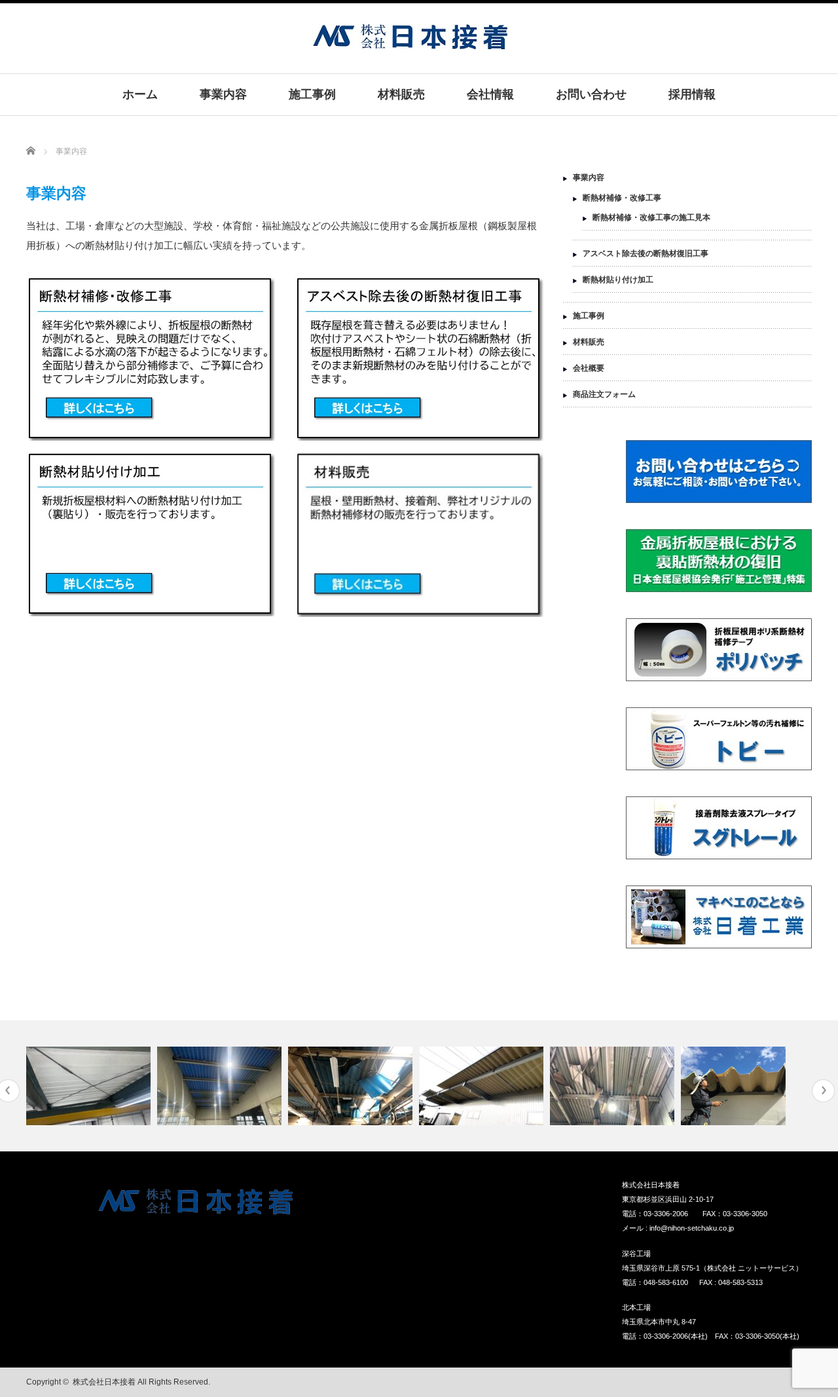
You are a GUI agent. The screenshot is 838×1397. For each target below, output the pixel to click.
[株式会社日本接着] (410, 43)
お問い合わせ (591, 94)
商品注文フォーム (604, 394)
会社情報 (490, 94)
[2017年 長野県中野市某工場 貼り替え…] (745, 1086)
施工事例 (312, 94)
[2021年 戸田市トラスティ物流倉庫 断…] (614, 1086)
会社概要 (588, 368)
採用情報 (692, 94)
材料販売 (401, 94)
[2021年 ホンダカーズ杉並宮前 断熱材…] (352, 1086)
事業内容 (223, 94)
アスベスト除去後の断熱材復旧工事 (645, 253)
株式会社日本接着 (104, 1382)
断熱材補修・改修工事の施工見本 (651, 217)
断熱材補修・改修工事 (622, 197)
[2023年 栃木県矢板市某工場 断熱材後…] (90, 1086)
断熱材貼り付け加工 (618, 279)
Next (823, 1090)
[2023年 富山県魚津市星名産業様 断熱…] (483, 1086)
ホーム (140, 94)
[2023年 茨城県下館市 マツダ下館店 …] (221, 1086)
